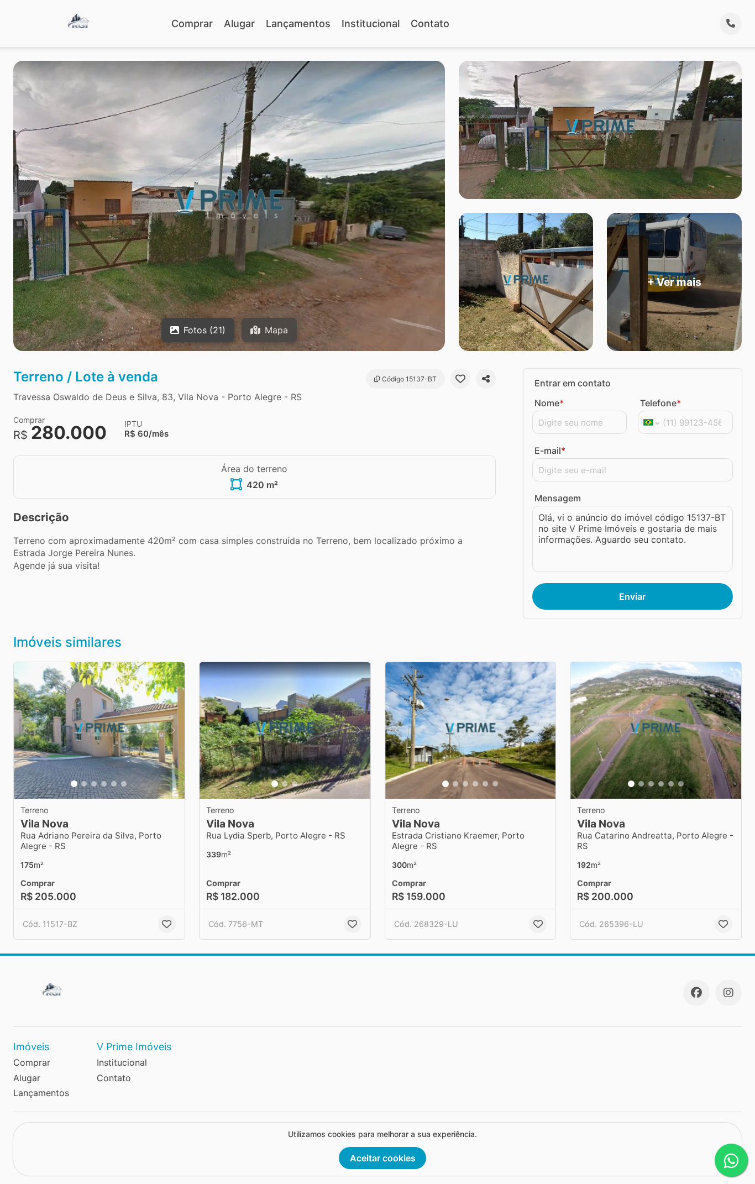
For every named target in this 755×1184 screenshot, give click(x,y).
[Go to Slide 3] (94, 784)
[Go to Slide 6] (124, 784)
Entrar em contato (572, 383)
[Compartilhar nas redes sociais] (486, 379)
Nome (549, 402)
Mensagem (557, 498)
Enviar (632, 596)
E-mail (549, 450)
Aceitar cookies (383, 1158)
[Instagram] (728, 992)
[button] (99, 730)
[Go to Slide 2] (84, 784)
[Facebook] (696, 992)
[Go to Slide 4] (104, 784)
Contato (430, 23)
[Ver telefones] (731, 24)
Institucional (371, 23)
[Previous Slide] (25, 730)
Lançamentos (298, 23)
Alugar (239, 23)
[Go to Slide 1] (74, 783)
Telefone (660, 402)
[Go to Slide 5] (114, 784)
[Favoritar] (460, 379)
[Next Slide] (173, 730)
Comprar (192, 23)
